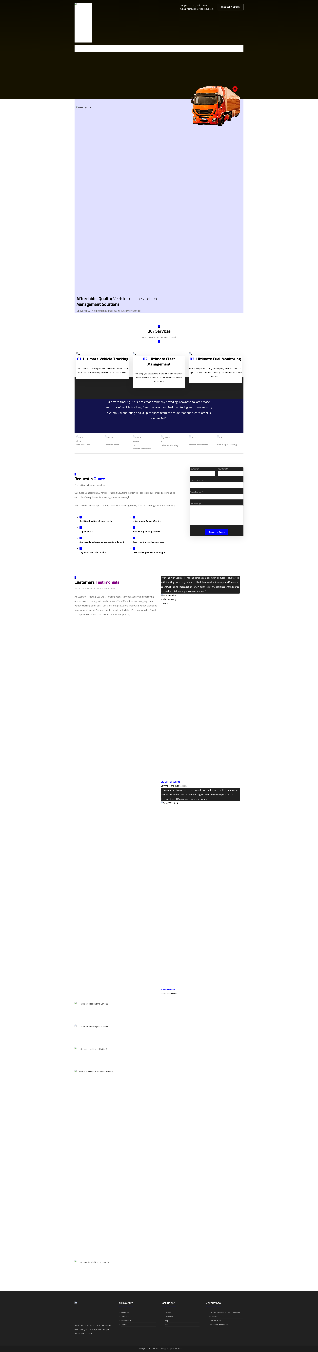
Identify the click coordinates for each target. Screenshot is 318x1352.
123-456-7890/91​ (216, 1320)
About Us (125, 1312)
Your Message (195, 503)
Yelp (166, 1320)
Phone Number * (196, 492)
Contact (124, 1324)
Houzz (167, 1324)
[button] (239, 48)
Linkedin (168, 1312)
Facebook (169, 1316)
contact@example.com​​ (218, 1324)
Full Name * (194, 469)
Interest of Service (197, 480)
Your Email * (223, 469)
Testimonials (126, 1320)
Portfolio (125, 1316)
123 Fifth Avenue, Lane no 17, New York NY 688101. (225, 1314)
